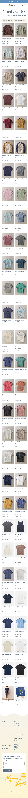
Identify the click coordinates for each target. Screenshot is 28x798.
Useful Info (16, 723)
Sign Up (18, 1)
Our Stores (4, 725)
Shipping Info (17, 729)
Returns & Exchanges (19, 734)
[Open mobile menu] (3, 5)
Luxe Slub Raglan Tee (6, 155)
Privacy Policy (9, 791)
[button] (25, 5)
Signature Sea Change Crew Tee (21, 370)
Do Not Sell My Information (10, 792)
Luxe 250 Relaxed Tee (6, 631)
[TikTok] (7, 748)
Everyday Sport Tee (6, 225)
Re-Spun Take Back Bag (20, 700)
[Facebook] (2, 748)
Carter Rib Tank (18, 534)
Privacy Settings (19, 792)
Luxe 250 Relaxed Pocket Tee (7, 131)
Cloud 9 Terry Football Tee (7, 84)
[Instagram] (4, 748)
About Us (4, 723)
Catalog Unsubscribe (19, 738)
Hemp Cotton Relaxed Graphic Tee (6, 321)
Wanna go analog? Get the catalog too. (14, 766)
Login (15, 740)
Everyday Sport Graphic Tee (7, 272)
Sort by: (17, 20)
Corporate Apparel (6, 729)
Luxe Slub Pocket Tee (6, 38)
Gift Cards (16, 736)
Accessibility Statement (17, 791)
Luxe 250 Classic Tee (19, 441)
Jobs (3, 732)
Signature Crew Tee (6, 534)
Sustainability (5, 727)
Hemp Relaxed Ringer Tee (20, 488)
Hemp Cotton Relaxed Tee (20, 345)
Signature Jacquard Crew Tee (20, 583)
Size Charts (17, 732)
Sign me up (8, 770)
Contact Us (17, 725)
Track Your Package (19, 727)
